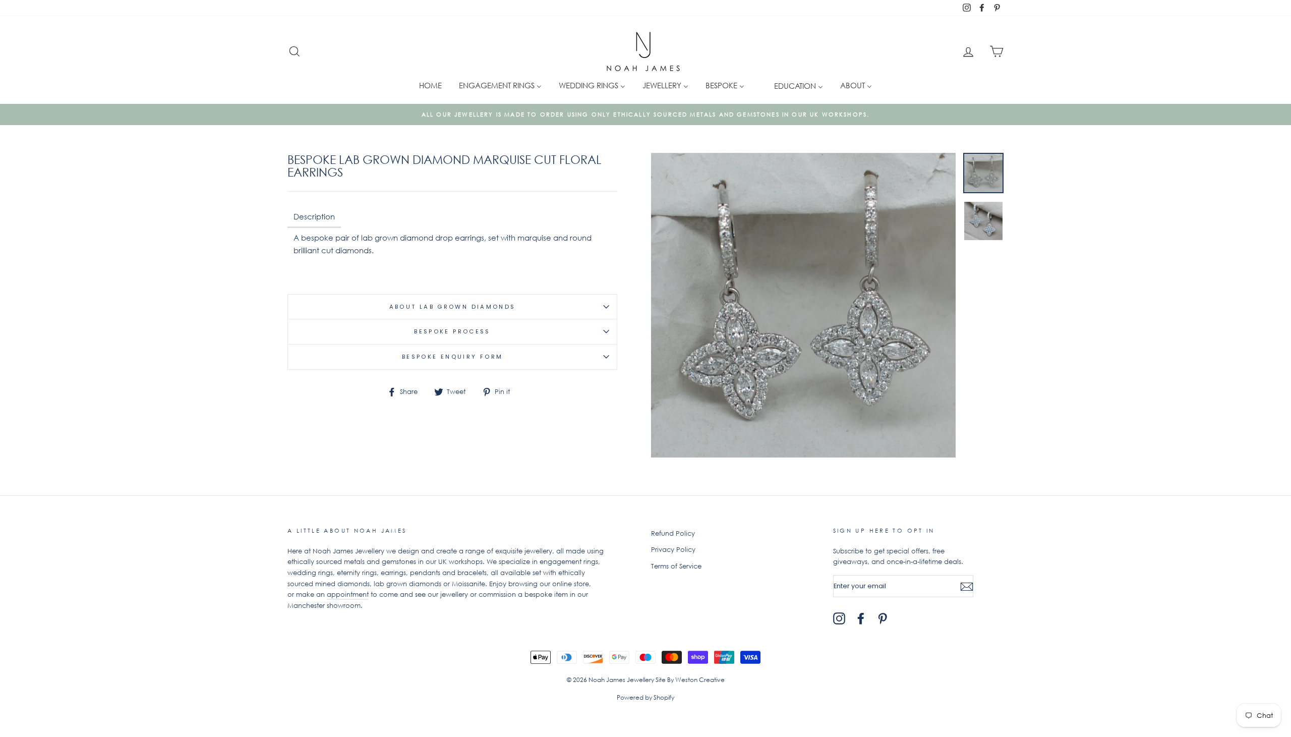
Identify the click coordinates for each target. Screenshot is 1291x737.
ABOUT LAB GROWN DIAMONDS (452, 307)
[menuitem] (430, 85)
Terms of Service (676, 566)
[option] (645, 114)
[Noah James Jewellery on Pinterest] (882, 618)
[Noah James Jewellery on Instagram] (839, 618)
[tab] (314, 217)
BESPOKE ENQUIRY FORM (452, 357)
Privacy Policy (673, 549)
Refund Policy (673, 533)
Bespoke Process (452, 331)
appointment (348, 594)
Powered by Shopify (645, 697)
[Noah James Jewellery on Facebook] (861, 618)
